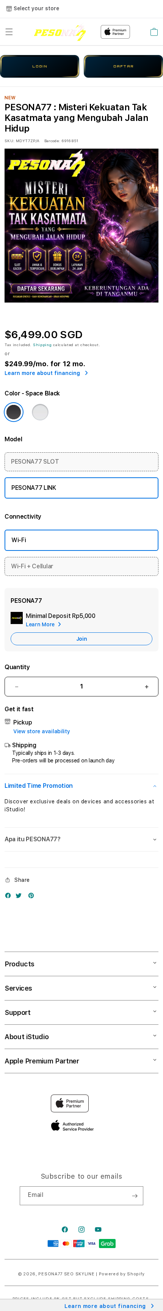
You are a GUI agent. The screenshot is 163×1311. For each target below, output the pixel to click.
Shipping (42, 344)
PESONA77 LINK (33, 487)
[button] (9, 32)
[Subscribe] (134, 1195)
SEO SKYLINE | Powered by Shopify (104, 1274)
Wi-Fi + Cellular (32, 566)
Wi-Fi (18, 540)
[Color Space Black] (14, 412)
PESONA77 (50, 1274)
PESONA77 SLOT (35, 461)
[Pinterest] (33, 897)
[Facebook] (10, 897)
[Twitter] (20, 897)
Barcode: (52, 140)
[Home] (60, 31)
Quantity (17, 667)
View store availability (41, 731)
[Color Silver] (40, 412)
